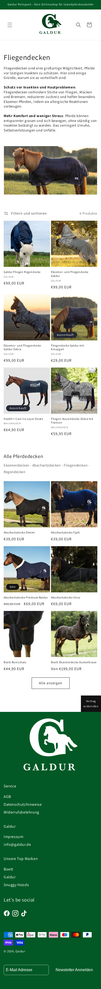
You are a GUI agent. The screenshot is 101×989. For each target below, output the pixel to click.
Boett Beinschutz (15, 662)
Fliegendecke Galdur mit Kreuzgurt (67, 347)
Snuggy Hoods (16, 884)
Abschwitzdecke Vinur (65, 597)
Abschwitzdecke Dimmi (19, 532)
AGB (7, 796)
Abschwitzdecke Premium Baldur (26, 597)
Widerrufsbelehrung (21, 812)
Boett (8, 869)
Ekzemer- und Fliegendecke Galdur (69, 274)
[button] (9, 25)
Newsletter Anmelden (74, 970)
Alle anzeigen (50, 683)
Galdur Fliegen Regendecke (22, 272)
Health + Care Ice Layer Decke (23, 419)
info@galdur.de (17, 844)
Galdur (10, 877)
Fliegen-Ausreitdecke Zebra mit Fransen (72, 420)
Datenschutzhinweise (23, 804)
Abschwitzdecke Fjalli (65, 532)
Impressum (13, 836)
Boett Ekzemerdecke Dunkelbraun (74, 662)
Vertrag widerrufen (90, 703)
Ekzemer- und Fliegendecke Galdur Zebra (22, 347)
